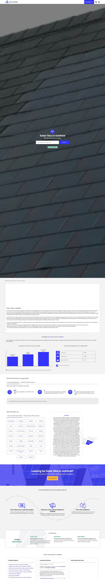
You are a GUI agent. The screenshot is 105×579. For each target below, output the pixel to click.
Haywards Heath (31, 426)
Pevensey (41, 441)
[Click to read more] (6, 329)
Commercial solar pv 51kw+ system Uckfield (20, 571)
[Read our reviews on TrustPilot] (52, 147)
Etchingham (31, 436)
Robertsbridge (21, 446)
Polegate (41, 431)
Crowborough (11, 421)
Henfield (11, 446)
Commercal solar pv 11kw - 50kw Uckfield (19, 570)
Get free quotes (52, 478)
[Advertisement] (52, 297)
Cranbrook (30, 457)
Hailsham (11, 431)
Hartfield (41, 421)
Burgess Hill (41, 426)
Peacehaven (41, 436)
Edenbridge (31, 441)
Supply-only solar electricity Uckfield (18, 564)
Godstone (31, 451)
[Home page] (5, 280)
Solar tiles (50, 337)
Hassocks (31, 431)
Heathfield (20, 421)
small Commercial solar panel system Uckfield (21, 568)
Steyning (21, 457)
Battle (31, 446)
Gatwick (11, 451)
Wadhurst (11, 436)
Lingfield (21, 441)
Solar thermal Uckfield (14, 573)
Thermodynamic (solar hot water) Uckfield (20, 577)
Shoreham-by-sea (21, 452)
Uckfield (60, 337)
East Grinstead (21, 431)
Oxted (41, 451)
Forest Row (20, 426)
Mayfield (31, 421)
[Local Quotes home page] (11, 2)
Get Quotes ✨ (89, 1)
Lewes (10, 426)
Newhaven (20, 436)
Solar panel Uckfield (14, 575)
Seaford (11, 441)
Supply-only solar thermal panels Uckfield (20, 566)
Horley (40, 446)
